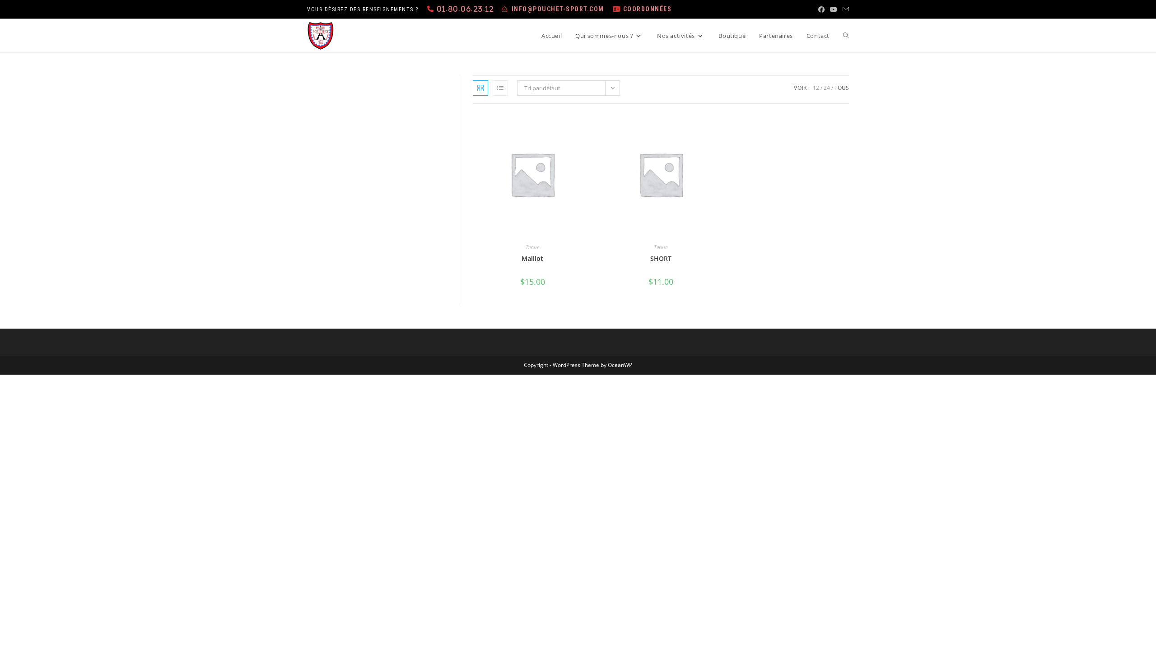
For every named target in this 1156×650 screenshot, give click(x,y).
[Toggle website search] (846, 35)
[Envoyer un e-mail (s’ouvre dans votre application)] (844, 9)
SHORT (660, 258)
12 (816, 88)
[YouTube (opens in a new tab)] (833, 9)
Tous (841, 88)
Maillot (532, 258)
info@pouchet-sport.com (558, 9)
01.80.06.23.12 (465, 8)
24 (827, 88)
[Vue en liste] (500, 88)
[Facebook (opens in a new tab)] (821, 9)
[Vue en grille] (480, 88)
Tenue (532, 247)
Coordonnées (647, 9)
